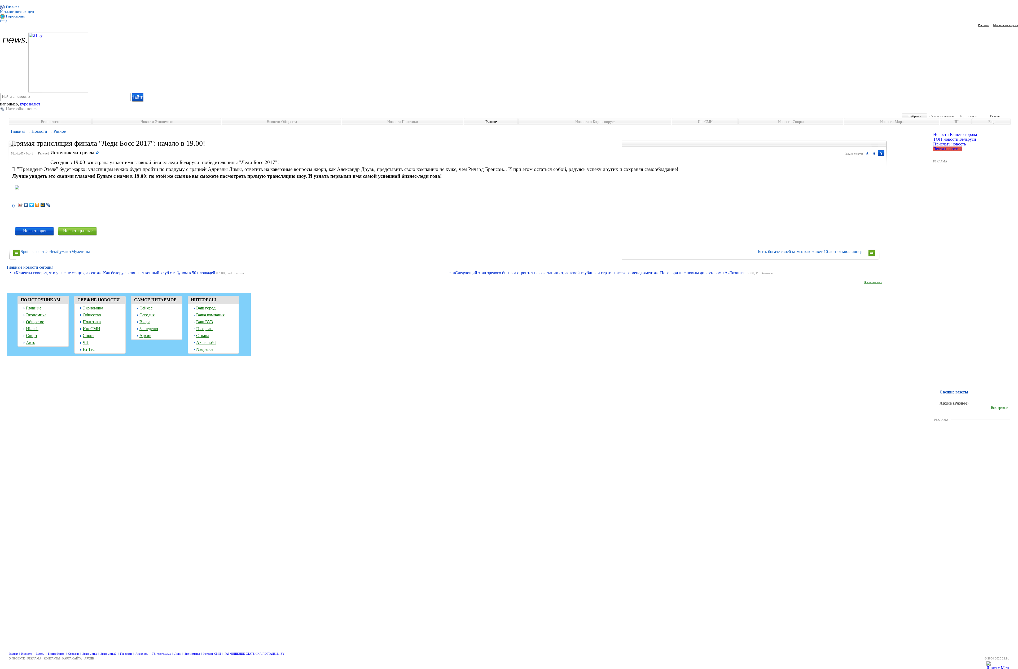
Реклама (983, 25)
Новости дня (34, 230)
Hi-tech (32, 328)
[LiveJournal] (48, 204)
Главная (12, 7)
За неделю (148, 328)
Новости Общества (282, 122)
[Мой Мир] (43, 204)
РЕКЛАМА (940, 161)
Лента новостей (947, 149)
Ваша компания (210, 315)
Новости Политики (402, 122)
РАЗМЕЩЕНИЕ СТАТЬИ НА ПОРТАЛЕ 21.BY (254, 653)
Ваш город (206, 308)
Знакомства (89, 653)
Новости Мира (891, 122)
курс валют (30, 104)
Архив (145, 335)
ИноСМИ (705, 122)
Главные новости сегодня (30, 267)
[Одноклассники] (37, 204)
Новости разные (78, 230)
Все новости (50, 122)
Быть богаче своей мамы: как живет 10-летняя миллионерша (812, 251)
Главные (33, 308)
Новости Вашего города (955, 134)
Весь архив (998, 408)
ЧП (956, 122)
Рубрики (915, 116)
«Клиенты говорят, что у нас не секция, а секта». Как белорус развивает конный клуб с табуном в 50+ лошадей (114, 273)
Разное (491, 122)
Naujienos (204, 349)
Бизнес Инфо (56, 653)
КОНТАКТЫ (52, 658)
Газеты (995, 116)
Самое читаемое (941, 116)
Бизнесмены (192, 653)
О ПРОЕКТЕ (17, 658)
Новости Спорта (791, 122)
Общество (35, 322)
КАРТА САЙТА (72, 658)
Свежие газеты (954, 392)
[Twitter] (31, 204)
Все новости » (873, 282)
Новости (39, 131)
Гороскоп (126, 653)
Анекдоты (141, 653)
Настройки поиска (23, 109)
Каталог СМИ (212, 653)
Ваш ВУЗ (204, 322)
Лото (177, 653)
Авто (30, 342)
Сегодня (147, 315)
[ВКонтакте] (26, 204)
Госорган (204, 328)
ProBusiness (235, 273)
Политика (92, 322)
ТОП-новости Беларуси (954, 139)
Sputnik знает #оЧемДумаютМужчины (55, 251)
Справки (73, 653)
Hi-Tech (89, 349)
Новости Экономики (157, 122)
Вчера (144, 322)
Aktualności (206, 342)
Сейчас (145, 308)
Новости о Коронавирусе (595, 122)
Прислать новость (949, 144)
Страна (202, 335)
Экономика (36, 315)
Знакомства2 (108, 653)
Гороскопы (15, 16)
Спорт (31, 335)
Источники (968, 116)
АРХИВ (89, 658)
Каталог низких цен (17, 12)
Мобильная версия (1005, 25)
